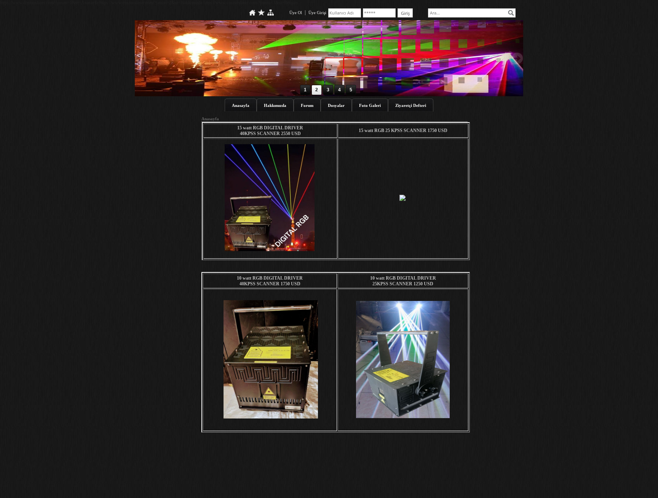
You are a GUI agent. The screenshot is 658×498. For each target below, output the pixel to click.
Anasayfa (240, 105)
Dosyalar (336, 105)
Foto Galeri (370, 105)
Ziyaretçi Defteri (410, 105)
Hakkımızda (275, 105)
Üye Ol (295, 12)
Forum (307, 105)
